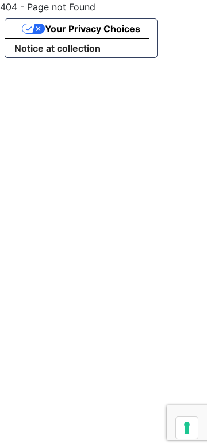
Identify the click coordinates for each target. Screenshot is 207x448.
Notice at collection (57, 48)
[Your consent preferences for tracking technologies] (187, 428)
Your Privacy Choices (92, 28)
